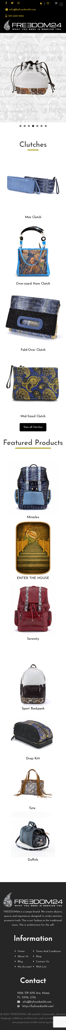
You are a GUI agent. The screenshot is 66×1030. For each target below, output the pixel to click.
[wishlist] (48, 3)
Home (21, 951)
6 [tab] (42, 126)
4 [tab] (33, 126)
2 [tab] (25, 126)
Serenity (33, 639)
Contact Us (42, 961)
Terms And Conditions (48, 951)
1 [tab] (20, 126)
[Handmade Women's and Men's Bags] (33, 25)
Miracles (33, 517)
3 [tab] (29, 126)
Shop (39, 956)
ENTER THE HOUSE (33, 578)
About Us (23, 956)
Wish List (41, 966)
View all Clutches (33, 427)
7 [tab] (46, 126)
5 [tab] (37, 126)
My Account (25, 966)
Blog (20, 961)
